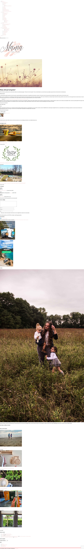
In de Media (7, 29)
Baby (4, 4)
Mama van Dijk (2, 118)
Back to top (16, 548)
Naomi (3, 535)
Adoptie (5, 8)
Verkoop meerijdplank (8, 5)
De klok (11, 192)
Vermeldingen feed (4, 544)
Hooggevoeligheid (6, 9)
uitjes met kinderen (6, 24)
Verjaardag (5, 19)
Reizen (4, 25)
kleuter (4, 7)
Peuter (4, 6)
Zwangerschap (6, 2)
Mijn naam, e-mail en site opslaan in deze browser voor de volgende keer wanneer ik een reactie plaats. (15, 212)
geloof (1, 87)
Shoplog (5, 17)
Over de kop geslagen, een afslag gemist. (25, 536)
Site (0, 211)
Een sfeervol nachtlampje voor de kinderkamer (7, 468)
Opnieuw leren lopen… (9, 534)
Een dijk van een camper (7, 23)
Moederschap (3, 1)
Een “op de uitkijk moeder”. (4, 528)
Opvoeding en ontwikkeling (7, 11)
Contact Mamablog (4, 27)
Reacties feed (3, 545)
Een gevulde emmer (3, 142)
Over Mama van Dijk (6, 28)
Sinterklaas (6, 20)
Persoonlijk (5, 13)
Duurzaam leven (6, 12)
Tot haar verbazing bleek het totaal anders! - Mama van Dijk (10, 536)
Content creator (6, 31)
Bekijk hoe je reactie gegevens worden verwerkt (21, 219)
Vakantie (5, 26)
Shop (2, 35)
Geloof (4, 15)
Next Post (5, 121)
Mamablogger (5, 22)
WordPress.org (4, 546)
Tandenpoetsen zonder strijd (4, 508)
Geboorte (5, 3)
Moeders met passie (6, 10)
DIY (4, 16)
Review (5, 33)
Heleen (3, 196)
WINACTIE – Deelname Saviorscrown (7, 162)
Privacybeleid (7, 30)
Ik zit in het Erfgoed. (7, 535)
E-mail (1, 209)
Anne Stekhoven (4, 190)
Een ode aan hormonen (3, 488)
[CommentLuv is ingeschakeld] (4, 218)
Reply (1, 190)
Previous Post (2, 121)
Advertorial (5, 32)
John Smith (3, 534)
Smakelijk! (5, 18)
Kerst (6, 21)
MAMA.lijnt (5, 14)
